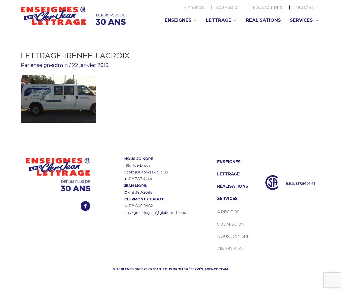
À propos (194, 7)
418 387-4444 (306, 7)
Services (301, 20)
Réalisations (263, 20)
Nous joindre (267, 7)
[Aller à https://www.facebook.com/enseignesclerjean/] (85, 206)
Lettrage (218, 20)
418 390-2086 (140, 192)
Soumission (228, 7)
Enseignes (178, 20)
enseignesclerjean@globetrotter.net (156, 212)
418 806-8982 (140, 206)
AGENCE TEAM (216, 269)
